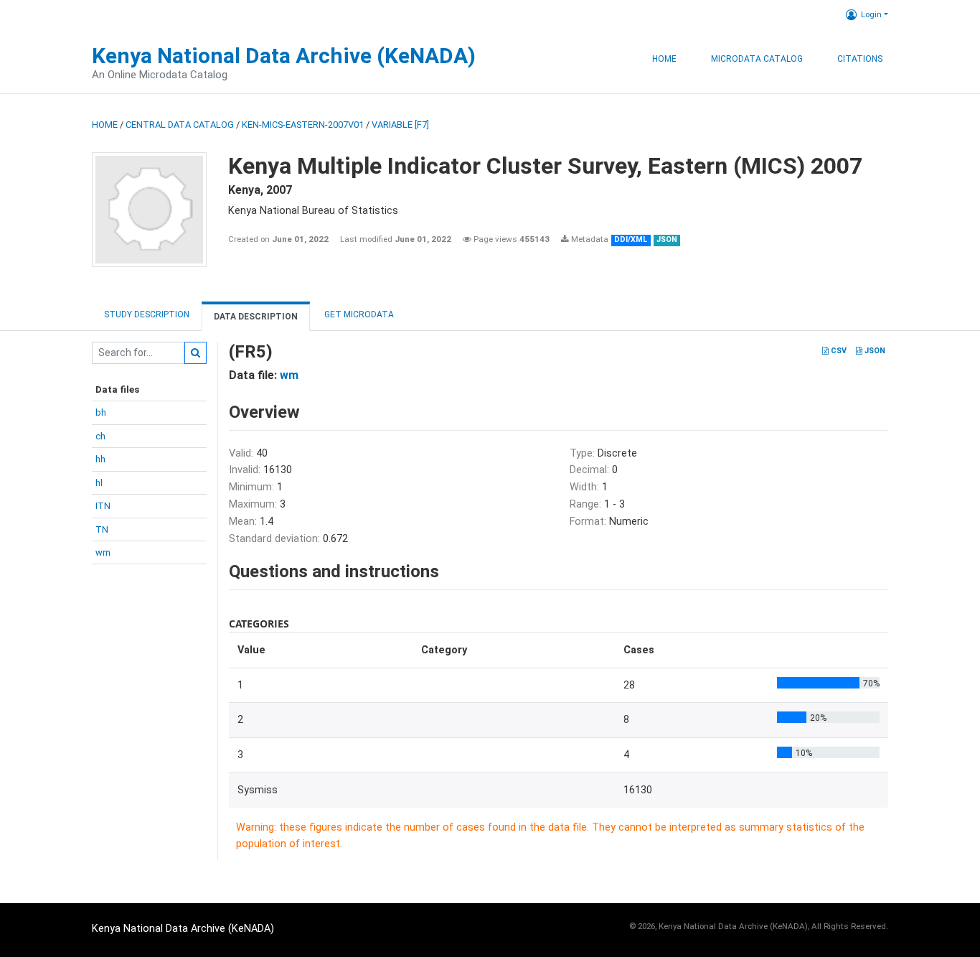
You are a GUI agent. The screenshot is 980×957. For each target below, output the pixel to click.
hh (100, 459)
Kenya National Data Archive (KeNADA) (284, 55)
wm (102, 552)
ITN (102, 505)
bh (100, 412)
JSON (873, 350)
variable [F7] (400, 124)
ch (100, 436)
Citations (859, 59)
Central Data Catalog (180, 124)
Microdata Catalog (757, 59)
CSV (838, 350)
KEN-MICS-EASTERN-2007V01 (303, 124)
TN (101, 529)
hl (99, 482)
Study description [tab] (146, 314)
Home (664, 59)
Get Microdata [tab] (358, 314)
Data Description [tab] (256, 317)
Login (871, 14)
